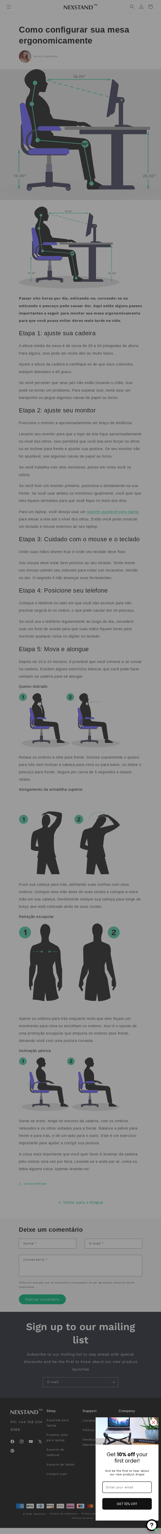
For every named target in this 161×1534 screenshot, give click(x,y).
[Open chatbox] (152, 1525)
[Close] (153, 1422)
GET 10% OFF (127, 1503)
